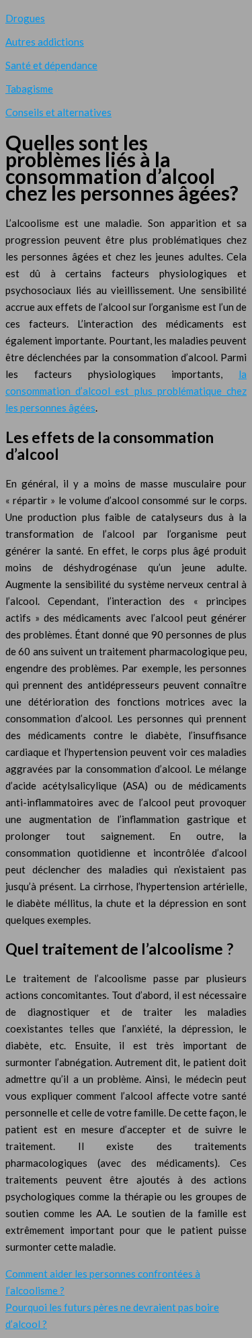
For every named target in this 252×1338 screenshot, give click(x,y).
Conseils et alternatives (58, 112)
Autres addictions (44, 42)
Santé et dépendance (51, 65)
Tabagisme (29, 89)
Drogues (25, 18)
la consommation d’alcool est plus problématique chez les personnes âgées (126, 391)
